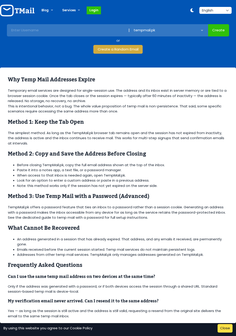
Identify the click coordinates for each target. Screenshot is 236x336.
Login (93, 10)
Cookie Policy (81, 328)
